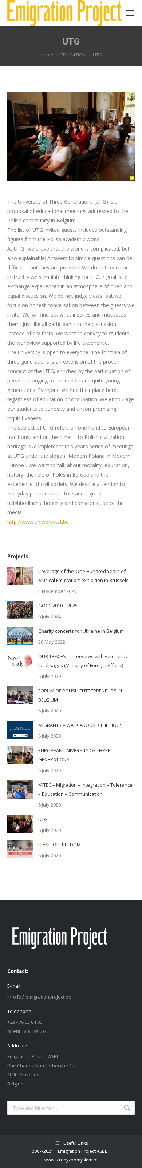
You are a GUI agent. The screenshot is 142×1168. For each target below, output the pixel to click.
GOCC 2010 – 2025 (58, 605)
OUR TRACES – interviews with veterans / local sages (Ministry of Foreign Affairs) (83, 661)
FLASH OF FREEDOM (59, 844)
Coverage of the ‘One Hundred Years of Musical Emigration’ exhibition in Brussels (83, 575)
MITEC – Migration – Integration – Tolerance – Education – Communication (85, 789)
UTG (43, 819)
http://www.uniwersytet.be (38, 521)
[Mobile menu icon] (130, 13)
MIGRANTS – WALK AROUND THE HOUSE (81, 725)
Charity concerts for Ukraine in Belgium (81, 631)
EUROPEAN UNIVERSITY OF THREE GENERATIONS (74, 755)
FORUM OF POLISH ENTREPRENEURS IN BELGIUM (80, 695)
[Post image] (20, 576)
